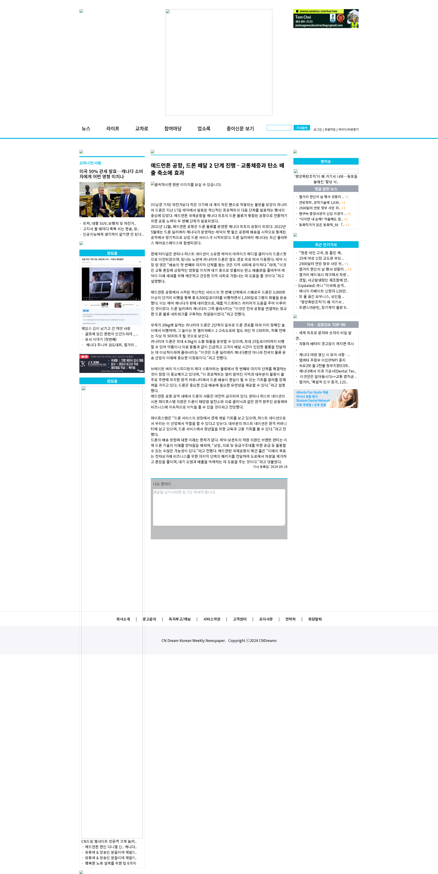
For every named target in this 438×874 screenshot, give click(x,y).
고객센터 (240, 619)
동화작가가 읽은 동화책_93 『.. (324, 224)
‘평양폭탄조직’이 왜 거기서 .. (321, 302)
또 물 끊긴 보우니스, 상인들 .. (321, 296)
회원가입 (330, 129)
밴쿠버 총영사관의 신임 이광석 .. (325, 213)
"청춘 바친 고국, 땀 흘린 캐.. (320, 252)
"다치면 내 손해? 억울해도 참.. (323, 219)
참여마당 (173, 128)
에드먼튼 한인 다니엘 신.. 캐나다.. (111, 846)
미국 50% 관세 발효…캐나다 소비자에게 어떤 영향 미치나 (111, 174)
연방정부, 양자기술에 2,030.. (322, 202)
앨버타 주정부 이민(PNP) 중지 (322, 360)
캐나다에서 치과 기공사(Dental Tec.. (327, 371)
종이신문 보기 (240, 128)
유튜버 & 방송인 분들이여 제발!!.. (110, 852)
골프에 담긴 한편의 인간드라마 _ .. (111, 333)
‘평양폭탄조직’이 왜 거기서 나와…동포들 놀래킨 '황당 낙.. (326, 178)
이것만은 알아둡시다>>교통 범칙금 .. (328, 376)
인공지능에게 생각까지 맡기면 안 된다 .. (113, 234)
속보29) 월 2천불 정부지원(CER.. (324, 365)
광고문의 (149, 619)
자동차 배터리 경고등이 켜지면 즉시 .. (324, 346)
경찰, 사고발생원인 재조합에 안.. (324, 280)
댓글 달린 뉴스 (326, 188)
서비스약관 (211, 619)
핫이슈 (326, 161)
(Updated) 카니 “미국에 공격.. (322, 285)
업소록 (204, 128)
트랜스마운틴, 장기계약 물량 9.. (323, 307)
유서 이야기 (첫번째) (101, 339)
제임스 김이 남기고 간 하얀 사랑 (105, 328)
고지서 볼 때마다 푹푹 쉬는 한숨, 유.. (111, 228)
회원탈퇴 (315, 619)
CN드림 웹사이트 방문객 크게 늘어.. (108, 841)
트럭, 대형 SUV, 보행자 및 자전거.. (109, 223)
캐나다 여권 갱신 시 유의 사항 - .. (324, 354)
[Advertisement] (219, 572)
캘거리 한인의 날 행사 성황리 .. (324, 196)
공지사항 (266, 619)
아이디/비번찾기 (348, 129)
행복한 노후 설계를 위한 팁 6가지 (110, 863)
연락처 (290, 619)
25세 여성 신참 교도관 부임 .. (321, 258)
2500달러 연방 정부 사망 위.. (322, 207)
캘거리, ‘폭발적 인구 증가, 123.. (323, 382)
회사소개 (123, 619)
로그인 (318, 129)
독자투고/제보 (180, 619)
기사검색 (301, 128)
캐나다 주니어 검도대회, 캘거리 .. (111, 344)
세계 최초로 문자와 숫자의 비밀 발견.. (323, 335)
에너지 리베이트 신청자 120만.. (323, 291)
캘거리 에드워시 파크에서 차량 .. (324, 274)
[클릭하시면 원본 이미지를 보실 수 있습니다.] (219, 184)
